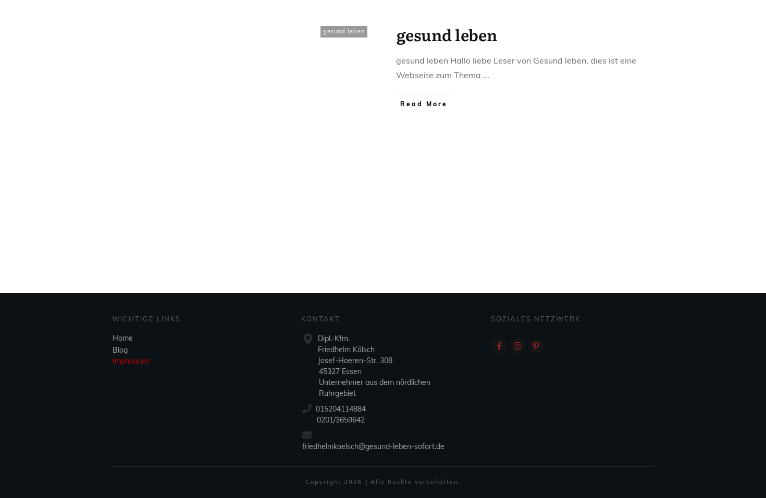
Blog (120, 350)
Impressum (131, 361)
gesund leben (344, 31)
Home (123, 338)
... (486, 75)
